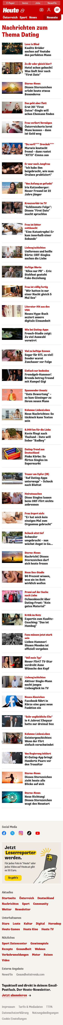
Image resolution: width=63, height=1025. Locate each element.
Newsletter (22, 909)
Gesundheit (23, 949)
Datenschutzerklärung (15, 1013)
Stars (5, 923)
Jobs (37, 3)
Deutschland (45, 898)
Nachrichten (10, 904)
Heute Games (11, 929)
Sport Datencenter (14, 943)
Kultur (28, 923)
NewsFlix (52, 3)
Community (40, 904)
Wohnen (40, 949)
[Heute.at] (11, 10)
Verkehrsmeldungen (15, 955)
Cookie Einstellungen (14, 1019)
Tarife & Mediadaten (31, 1007)
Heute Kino (30, 929)
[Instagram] (21, 833)
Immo (25, 3)
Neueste (52, 17)
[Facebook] (4, 833)
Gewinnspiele (39, 943)
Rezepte (7, 949)
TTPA (49, 1007)
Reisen (48, 955)
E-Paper (10, 3)
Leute (16, 923)
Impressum (8, 1007)
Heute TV (47, 929)
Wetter (7, 909)
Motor (36, 955)
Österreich (10, 17)
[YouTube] (38, 833)
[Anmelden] (49, 10)
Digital (40, 923)
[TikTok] (29, 833)
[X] (12, 833)
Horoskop (54, 923)
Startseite (9, 898)
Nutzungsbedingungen (45, 1013)
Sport (23, 17)
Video (5, 960)
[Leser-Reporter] (41, 10)
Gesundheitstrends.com (30, 974)
